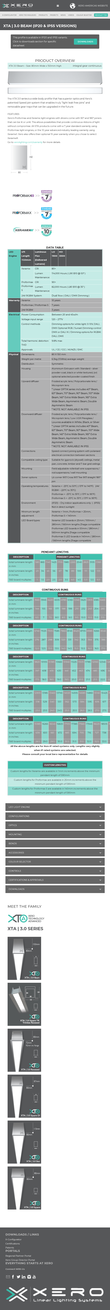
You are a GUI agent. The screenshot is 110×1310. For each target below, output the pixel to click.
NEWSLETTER (101, 15)
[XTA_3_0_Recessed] (55, 1050)
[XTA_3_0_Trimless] (55, 1004)
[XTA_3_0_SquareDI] (55, 1096)
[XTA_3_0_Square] (55, 1188)
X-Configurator (13, 1239)
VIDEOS (71, 15)
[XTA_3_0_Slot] (55, 1142)
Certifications (12, 1243)
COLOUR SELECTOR (84, 15)
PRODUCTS (43, 15)
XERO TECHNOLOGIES (27, 15)
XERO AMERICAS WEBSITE (93, 5)
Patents (9, 1247)
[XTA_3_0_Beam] (55, 958)
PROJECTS (54, 15)
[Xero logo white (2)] (17, 6)
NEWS (63, 15)
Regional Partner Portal (18, 1255)
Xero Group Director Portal (20, 1260)
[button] (58, 6)
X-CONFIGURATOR (9, 15)
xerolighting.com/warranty (28, 142)
